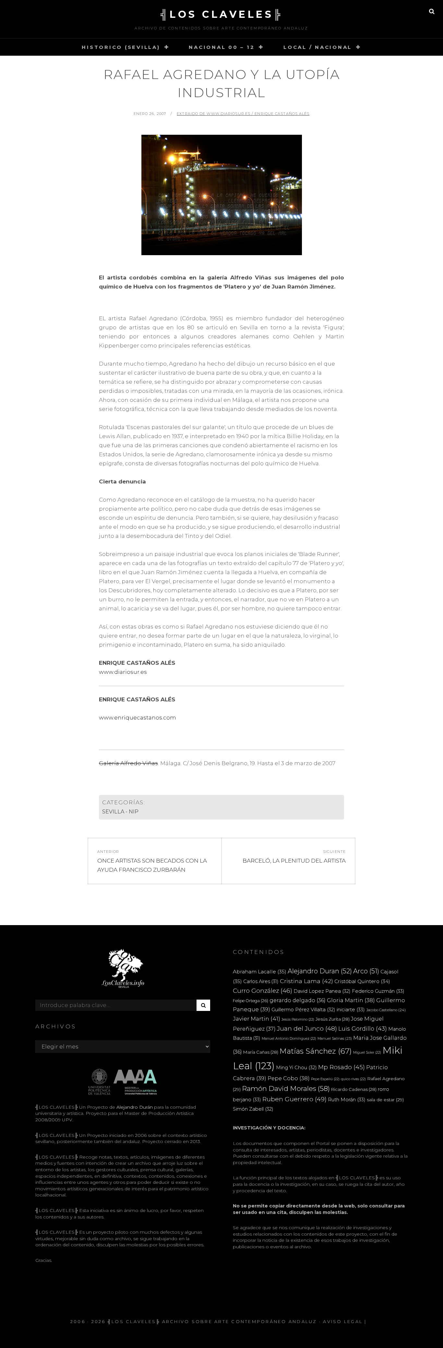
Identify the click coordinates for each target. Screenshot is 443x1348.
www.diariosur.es (123, 672)
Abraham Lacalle (259, 972)
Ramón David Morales (286, 1088)
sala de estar (385, 1099)
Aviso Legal (343, 1321)
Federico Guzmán (378, 991)
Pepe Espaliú (325, 1079)
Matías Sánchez (316, 1051)
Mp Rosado (341, 1067)
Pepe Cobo (289, 1078)
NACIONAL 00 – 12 (222, 47)
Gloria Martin (351, 1000)
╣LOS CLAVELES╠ (222, 14)
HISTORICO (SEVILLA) (121, 47)
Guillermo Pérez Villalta (303, 1010)
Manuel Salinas (334, 1038)
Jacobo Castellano (386, 1010)
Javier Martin (256, 1018)
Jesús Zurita (333, 1019)
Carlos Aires (261, 981)
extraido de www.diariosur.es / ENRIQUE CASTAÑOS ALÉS (243, 113)
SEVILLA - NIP (120, 812)
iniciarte (351, 1009)
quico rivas (353, 1079)
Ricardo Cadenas (354, 1089)
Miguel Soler (367, 1052)
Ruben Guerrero (294, 1099)
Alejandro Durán (134, 1107)
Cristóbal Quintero (362, 981)
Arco (366, 971)
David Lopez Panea (322, 991)
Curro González (262, 990)
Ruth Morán (346, 1099)
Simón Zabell (253, 1109)
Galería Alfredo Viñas (128, 763)
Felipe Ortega (250, 1000)
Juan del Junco (307, 1028)
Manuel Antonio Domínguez (289, 1038)
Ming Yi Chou (296, 1067)
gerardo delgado (297, 1000)
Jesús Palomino (297, 1019)
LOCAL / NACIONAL (317, 47)
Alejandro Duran (320, 971)
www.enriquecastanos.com (137, 717)
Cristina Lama (306, 981)
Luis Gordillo (362, 1028)
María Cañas (260, 1052)
